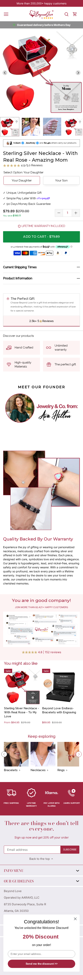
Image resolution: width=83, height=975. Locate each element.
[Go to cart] (75, 14)
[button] (9, 126)
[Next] (79, 754)
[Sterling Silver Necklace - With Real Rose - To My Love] (22, 687)
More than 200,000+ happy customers (41, 3)
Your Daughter (22, 180)
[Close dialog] (75, 919)
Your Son (61, 180)
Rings (61, 770)
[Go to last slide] (5, 72)
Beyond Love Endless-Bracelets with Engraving (59, 710)
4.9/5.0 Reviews (31, 165)
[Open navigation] (6, 14)
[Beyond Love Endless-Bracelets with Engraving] (60, 687)
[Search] (66, 14)
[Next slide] (78, 72)
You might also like (21, 663)
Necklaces (38, 770)
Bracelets (11, 770)
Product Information (17, 278)
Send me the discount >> (42, 963)
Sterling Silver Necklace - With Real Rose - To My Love (21, 712)
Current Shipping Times (20, 267)
